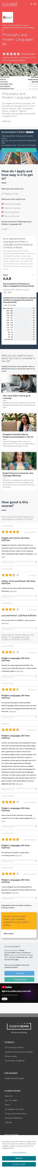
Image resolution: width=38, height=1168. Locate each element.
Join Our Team (11, 1100)
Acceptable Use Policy (14, 1109)
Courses (25, 25)
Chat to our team (20, 979)
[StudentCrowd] (9, 4)
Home (4, 25)
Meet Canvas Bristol (11, 950)
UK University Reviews (14, 1047)
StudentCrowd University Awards (19, 1052)
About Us (9, 1096)
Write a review (8, 933)
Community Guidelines (15, 1061)
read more (6, 121)
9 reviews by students (28, 54)
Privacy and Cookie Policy (16, 1114)
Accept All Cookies (19, 1164)
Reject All (19, 1158)
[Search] (31, 4)
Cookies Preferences (14, 1118)
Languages (6, 27)
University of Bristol (15, 25)
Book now (19, 150)
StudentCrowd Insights (14, 1078)
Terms (7, 1105)
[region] (19, 1151)
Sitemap (8, 1122)
